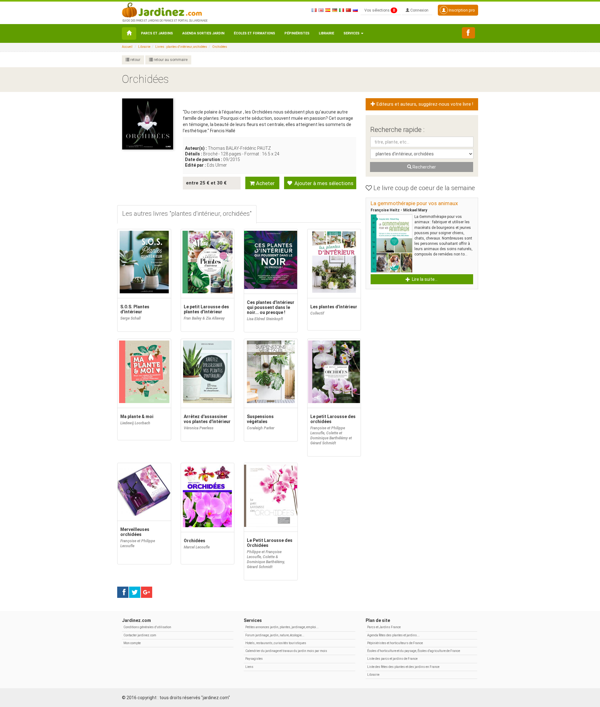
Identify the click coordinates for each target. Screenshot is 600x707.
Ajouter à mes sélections (323, 183)
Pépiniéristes (296, 33)
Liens (249, 667)
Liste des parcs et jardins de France (392, 658)
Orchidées (219, 46)
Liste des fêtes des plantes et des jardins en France (403, 667)
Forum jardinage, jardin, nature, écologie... (274, 635)
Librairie (326, 33)
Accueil (127, 46)
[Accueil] (129, 33)
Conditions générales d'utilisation (147, 627)
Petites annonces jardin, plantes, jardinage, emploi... (282, 627)
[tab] (187, 214)
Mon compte (132, 643)
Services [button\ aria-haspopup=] (351, 33)
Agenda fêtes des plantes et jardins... (393, 635)
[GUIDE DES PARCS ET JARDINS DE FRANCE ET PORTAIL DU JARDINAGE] (164, 9)
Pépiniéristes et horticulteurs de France (395, 643)
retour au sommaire (170, 60)
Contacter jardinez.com (139, 635)
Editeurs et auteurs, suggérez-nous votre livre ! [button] (424, 104)
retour (134, 60)
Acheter (265, 183)
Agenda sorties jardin (203, 33)
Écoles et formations (254, 33)
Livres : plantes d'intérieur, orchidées (181, 46)
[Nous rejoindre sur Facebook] (468, 32)
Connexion (418, 10)
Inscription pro (461, 10)
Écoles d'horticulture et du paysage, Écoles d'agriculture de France (413, 651)
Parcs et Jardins (157, 33)
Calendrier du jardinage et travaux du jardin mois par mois (286, 651)
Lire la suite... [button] (424, 279)
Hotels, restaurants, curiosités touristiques (275, 643)
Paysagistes (254, 658)
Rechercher (424, 166)
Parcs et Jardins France (384, 627)
